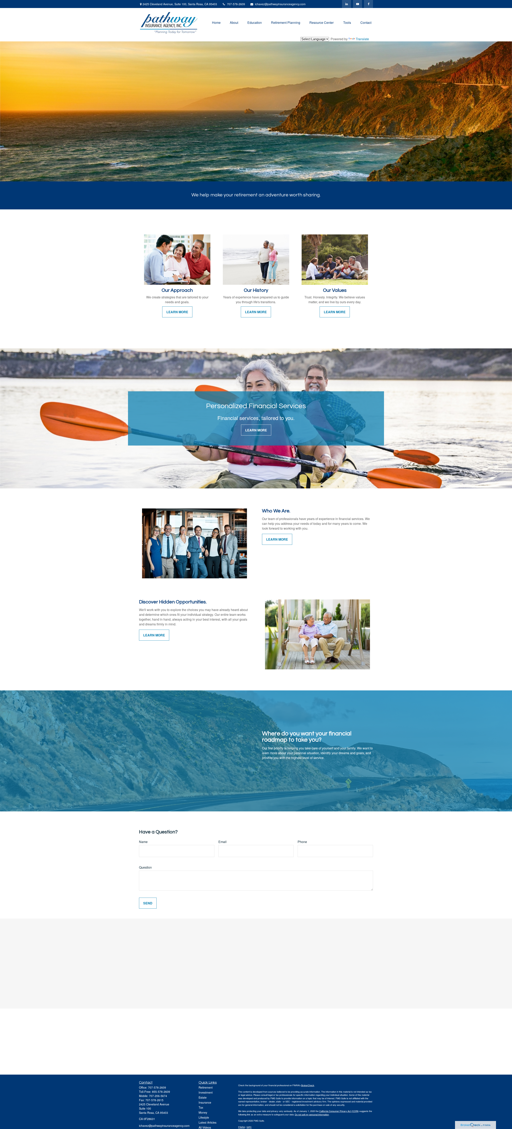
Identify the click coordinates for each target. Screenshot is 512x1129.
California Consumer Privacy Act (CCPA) (339, 1111)
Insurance (205, 1102)
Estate (203, 1097)
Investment (206, 1092)
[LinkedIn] (346, 4)
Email (222, 841)
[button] (216, 22)
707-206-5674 (158, 1096)
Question (145, 867)
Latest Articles (207, 1122)
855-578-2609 (161, 1092)
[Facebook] (368, 4)
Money (203, 1112)
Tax (201, 1107)
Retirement (206, 1087)
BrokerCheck (307, 1085)
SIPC (249, 1127)
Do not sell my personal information (312, 1114)
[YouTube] (357, 4)
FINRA (241, 1127)
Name (143, 841)
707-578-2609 (236, 4)
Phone (302, 841)
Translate (362, 39)
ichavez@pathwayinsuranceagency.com (280, 4)
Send (147, 903)
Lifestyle (204, 1117)
